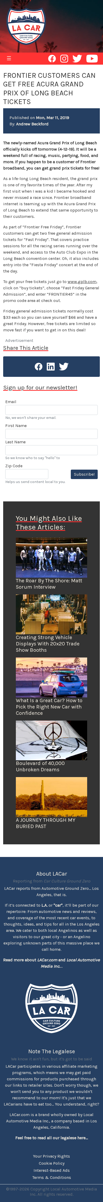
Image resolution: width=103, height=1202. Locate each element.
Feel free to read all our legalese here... (51, 1137)
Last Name (15, 441)
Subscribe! (84, 474)
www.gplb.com (82, 281)
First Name (16, 425)
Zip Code (13, 465)
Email (10, 401)
